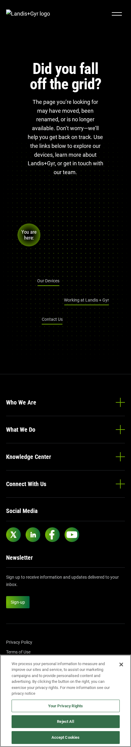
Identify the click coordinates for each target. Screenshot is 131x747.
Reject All (65, 721)
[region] (65, 701)
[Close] (121, 664)
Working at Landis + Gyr (86, 300)
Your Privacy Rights (65, 706)
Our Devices (48, 280)
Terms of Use (18, 652)
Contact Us (52, 319)
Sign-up (18, 602)
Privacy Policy (19, 642)
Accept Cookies (65, 737)
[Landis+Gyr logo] (30, 13)
